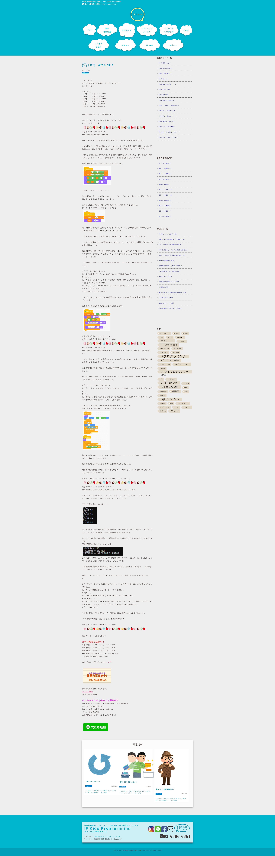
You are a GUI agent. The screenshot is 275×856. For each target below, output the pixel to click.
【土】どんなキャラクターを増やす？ (169, 105)
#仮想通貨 (162, 368)
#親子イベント (171, 399)
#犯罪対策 (162, 395)
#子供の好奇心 (172, 379)
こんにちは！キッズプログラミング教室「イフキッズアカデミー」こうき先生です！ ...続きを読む (100, 791)
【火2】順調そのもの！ (165, 63)
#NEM (161, 337)
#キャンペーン (167, 341)
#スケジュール (164, 352)
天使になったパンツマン (165, 276)
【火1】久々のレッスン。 (166, 68)
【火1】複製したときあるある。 (167, 100)
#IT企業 (176, 333)
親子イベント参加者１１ (165, 189)
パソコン (176, 407)
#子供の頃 (186, 383)
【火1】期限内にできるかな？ (167, 121)
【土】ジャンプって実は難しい (167, 126)
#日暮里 (175, 391)
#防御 (171, 403)
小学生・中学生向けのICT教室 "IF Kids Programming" (136, 850)
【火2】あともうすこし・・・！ (167, 84)
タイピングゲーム (164, 407)
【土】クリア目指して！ (165, 73)
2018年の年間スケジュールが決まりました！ (171, 308)
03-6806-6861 (93, 3)
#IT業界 (185, 333)
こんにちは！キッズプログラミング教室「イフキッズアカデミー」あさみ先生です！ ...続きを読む (171, 799)
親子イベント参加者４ (165, 168)
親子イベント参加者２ (165, 179)
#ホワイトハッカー (182, 364)
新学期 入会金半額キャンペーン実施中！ (169, 281)
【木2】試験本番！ (164, 94)
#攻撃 (185, 387)
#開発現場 (162, 403)
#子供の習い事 (169, 383)
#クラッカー (182, 341)
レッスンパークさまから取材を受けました (170, 244)
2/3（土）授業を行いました (166, 297)
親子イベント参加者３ (165, 173)
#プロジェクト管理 (165, 364)
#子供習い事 (170, 387)
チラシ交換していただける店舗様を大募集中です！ (172, 292)
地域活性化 (163, 411)
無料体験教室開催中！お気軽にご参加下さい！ (171, 265)
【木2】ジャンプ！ (164, 79)
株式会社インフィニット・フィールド (107, 836)
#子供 (161, 379)
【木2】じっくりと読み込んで (167, 110)
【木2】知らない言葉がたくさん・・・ (169, 132)
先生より (85, 72)
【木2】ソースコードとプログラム (168, 234)
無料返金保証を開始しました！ (167, 260)
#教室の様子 (163, 391)
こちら (108, 662)
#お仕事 (170, 337)
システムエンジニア (183, 403)
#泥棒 (186, 391)
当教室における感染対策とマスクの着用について (172, 239)
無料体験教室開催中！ (165, 287)
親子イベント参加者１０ (165, 195)
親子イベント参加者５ (165, 163)
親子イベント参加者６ (165, 216)
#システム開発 (177, 348)
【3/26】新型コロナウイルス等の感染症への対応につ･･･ (174, 250)
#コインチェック (164, 348)
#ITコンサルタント (165, 333)
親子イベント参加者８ (165, 205)
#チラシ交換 (176, 352)
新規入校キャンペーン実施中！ (167, 303)
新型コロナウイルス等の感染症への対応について (172, 255)
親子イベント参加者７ (165, 211)
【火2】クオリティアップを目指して (168, 137)
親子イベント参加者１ (165, 184)
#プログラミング (174, 356)
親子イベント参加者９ (165, 200)
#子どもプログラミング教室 (174, 371)
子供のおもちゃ (175, 411)
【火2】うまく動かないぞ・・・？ (168, 116)
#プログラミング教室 (170, 360)
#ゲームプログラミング (168, 345)
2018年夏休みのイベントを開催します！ (169, 271)
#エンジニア (180, 337)
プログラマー (187, 407)
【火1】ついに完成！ (164, 89)
